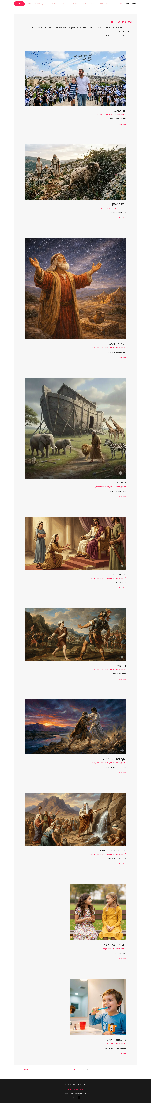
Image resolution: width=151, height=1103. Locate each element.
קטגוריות (65, 4)
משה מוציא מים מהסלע (113, 850)
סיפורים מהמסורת (121, 208)
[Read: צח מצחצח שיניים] (98, 1007)
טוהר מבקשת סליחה (114, 945)
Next (25, 1070)
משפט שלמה (119, 574)
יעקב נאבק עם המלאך (113, 759)
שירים (30, 4)
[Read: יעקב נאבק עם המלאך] (75, 727)
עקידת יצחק (119, 204)
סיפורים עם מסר (107, 114)
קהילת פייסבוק (75, 4)
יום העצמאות (119, 110)
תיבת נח (121, 483)
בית (107, 4)
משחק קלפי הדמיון (40, 4)
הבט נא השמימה (117, 343)
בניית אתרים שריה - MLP (75, 1090)
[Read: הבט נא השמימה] (75, 288)
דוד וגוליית (120, 665)
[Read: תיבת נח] (75, 428)
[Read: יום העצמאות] (75, 78)
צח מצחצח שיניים (116, 1040)
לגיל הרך (115, 114)
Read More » (122, 124)
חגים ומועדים (122, 114)
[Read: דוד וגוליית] (75, 634)
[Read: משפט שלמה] (75, 543)
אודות (101, 4)
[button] (121, 3)
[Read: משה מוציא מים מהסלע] (75, 819)
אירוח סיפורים (54, 4)
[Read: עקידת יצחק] (75, 172)
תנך (103, 208)
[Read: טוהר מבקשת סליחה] (98, 912)
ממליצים (93, 4)
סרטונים (85, 4)
